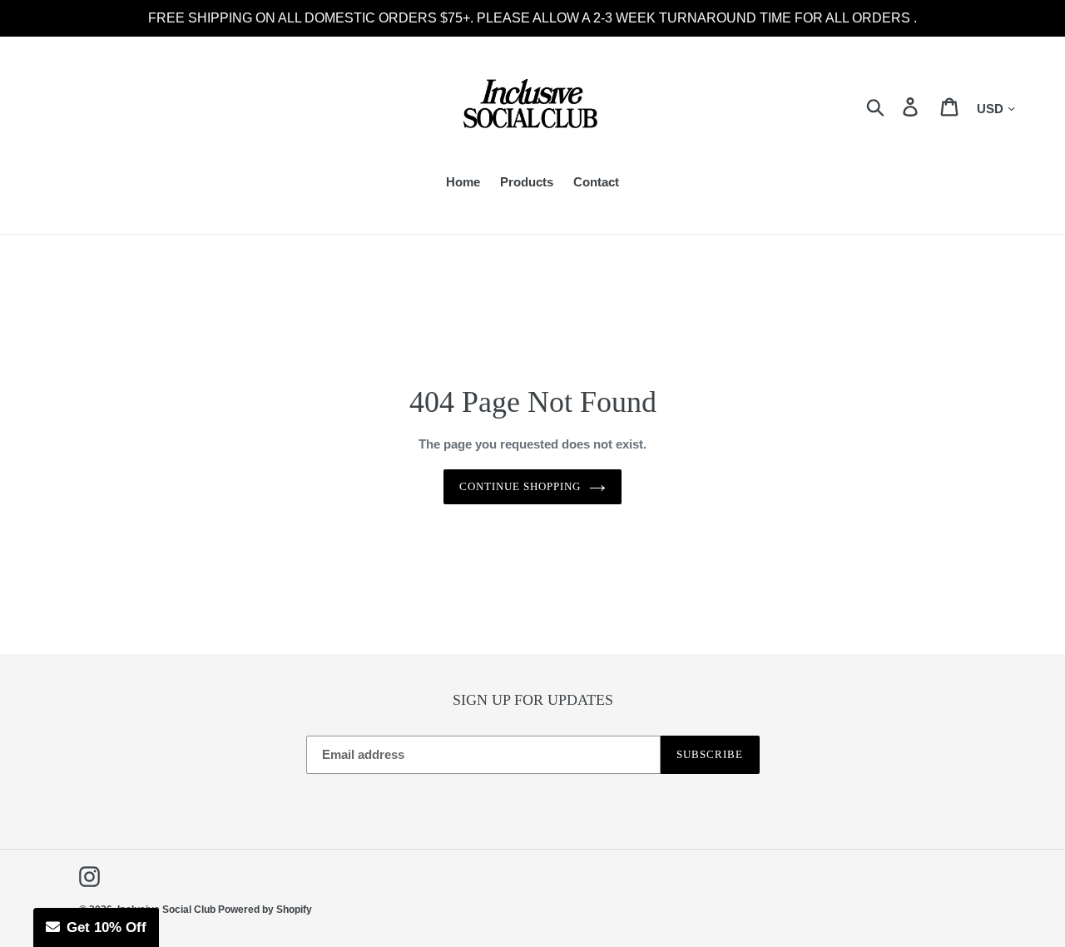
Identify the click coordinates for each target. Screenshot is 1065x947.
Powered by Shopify (265, 909)
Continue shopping (520, 486)
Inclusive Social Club (167, 909)
